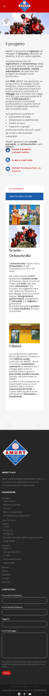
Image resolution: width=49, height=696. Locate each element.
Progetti (5, 524)
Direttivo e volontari (11, 505)
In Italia (6, 526)
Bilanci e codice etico (12, 512)
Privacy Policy (17, 686)
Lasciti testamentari (12, 559)
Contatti (5, 578)
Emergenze (8, 534)
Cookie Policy (32, 686)
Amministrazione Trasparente (16, 515)
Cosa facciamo (9, 520)
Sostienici (6, 545)
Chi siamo (6, 498)
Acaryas (6, 508)
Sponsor (5, 567)
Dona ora (7, 548)
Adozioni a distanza (11, 552)
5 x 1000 (6, 555)
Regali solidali (9, 563)
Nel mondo (8, 530)
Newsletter (6, 574)
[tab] (24, 189)
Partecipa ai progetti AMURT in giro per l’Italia (22, 537)
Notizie (5, 571)
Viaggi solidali (9, 541)
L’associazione (9, 501)
